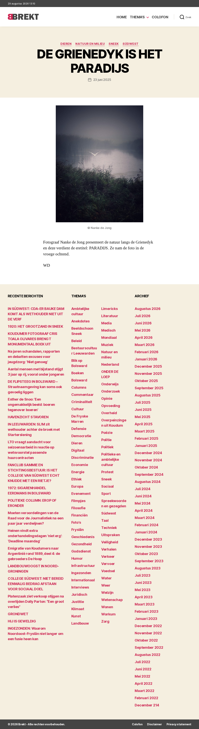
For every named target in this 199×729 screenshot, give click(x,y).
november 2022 (148, 633)
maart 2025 (144, 431)
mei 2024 (142, 503)
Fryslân (77, 530)
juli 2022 (142, 662)
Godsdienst (81, 551)
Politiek (107, 447)
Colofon (160, 17)
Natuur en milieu (90, 44)
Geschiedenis (82, 537)
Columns (78, 387)
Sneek (114, 44)
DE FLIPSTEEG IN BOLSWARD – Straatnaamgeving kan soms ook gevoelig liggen (35, 387)
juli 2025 (142, 402)
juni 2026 (143, 323)
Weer (105, 585)
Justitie (77, 602)
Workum (108, 614)
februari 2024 (146, 525)
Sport (106, 494)
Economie (79, 465)
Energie (77, 472)
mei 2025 (142, 417)
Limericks (109, 309)
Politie (106, 440)
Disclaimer (154, 724)
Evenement (81, 494)
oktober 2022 (146, 640)
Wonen (107, 607)
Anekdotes (80, 321)
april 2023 (143, 597)
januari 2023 (146, 619)
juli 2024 (142, 489)
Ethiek (76, 479)
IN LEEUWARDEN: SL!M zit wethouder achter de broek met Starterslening (34, 429)
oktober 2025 (146, 381)
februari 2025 (146, 438)
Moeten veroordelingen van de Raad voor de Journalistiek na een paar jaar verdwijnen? (35, 518)
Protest (107, 472)
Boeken (77, 373)
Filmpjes (78, 501)
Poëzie (106, 433)
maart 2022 (144, 691)
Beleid (76, 341)
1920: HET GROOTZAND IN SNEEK (35, 326)
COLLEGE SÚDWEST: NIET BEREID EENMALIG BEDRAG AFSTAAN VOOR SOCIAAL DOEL (35, 583)
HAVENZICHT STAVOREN (28, 417)
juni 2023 (143, 583)
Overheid (109, 413)
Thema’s (137, 17)
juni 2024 (143, 496)
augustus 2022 (147, 655)
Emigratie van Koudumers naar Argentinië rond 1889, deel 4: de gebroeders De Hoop (34, 553)
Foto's (76, 522)
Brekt (22, 724)
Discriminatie (82, 457)
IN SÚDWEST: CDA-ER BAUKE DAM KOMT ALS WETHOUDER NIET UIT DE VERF (36, 314)
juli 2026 (142, 316)
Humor (77, 558)
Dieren (66, 44)
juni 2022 (143, 669)
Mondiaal (109, 337)
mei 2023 (142, 590)
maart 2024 (144, 518)
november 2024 (148, 460)
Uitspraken (110, 535)
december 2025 (148, 366)
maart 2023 (144, 604)
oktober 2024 (146, 467)
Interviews (80, 587)
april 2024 (143, 510)
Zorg (105, 621)
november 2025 (148, 374)
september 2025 (149, 388)
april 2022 (143, 683)
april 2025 (143, 424)
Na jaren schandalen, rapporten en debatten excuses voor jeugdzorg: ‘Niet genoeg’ (34, 356)
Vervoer (108, 564)
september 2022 (149, 647)
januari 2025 (146, 446)
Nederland (110, 364)
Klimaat (77, 609)
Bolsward (79, 380)
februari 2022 (146, 698)
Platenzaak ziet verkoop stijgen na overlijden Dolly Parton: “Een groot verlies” (36, 601)
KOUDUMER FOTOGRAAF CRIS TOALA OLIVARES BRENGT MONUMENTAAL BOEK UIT (32, 339)
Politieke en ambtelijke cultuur (110, 459)
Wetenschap (112, 600)
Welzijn (107, 592)
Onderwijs (110, 384)
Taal (105, 520)
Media (106, 323)
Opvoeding (110, 406)
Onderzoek (110, 391)
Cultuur (77, 409)
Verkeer (108, 556)
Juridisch (79, 594)
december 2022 (148, 626)
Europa (77, 486)
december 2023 (148, 539)
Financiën (79, 515)
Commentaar (82, 395)
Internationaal (83, 580)
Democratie (81, 436)
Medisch (108, 330)
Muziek (107, 345)
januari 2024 (146, 532)
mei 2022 (142, 676)
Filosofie (78, 508)
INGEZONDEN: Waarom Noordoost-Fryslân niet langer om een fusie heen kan (35, 633)
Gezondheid (81, 544)
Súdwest (131, 44)
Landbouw (80, 623)
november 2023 (148, 547)
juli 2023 (142, 575)
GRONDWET (18, 614)
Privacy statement (179, 724)
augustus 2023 (148, 568)
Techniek (109, 528)
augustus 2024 (148, 482)
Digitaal (77, 450)
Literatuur (109, 316)
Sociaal (107, 486)
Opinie (106, 398)
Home (122, 17)
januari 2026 (146, 359)
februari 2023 (146, 611)
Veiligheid (109, 542)
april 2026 (143, 337)
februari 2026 (146, 352)
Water (106, 578)
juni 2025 (143, 410)
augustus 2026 (148, 309)
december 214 (147, 705)
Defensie (78, 429)
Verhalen (108, 549)
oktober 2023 (146, 554)
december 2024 (148, 453)
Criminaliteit (81, 402)
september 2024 (149, 474)
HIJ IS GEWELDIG (22, 621)
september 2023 (149, 561)
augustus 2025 (148, 395)
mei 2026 (142, 330)
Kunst (76, 616)
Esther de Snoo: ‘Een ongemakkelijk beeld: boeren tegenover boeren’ (31, 404)
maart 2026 (144, 345)
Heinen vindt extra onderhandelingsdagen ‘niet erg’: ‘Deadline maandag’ (35, 536)
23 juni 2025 (102, 80)
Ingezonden (81, 573)
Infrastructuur (83, 566)
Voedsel (108, 571)
